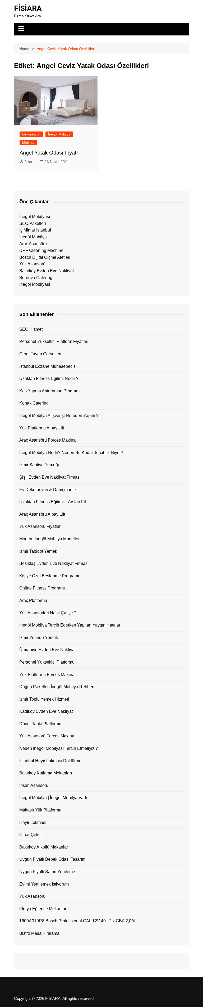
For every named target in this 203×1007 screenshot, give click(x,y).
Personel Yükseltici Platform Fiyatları (53, 341)
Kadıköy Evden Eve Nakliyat (46, 711)
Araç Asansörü (33, 244)
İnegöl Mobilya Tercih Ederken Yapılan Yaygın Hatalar (69, 625)
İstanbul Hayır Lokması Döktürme (50, 761)
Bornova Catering (35, 277)
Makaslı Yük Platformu (40, 810)
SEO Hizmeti (31, 329)
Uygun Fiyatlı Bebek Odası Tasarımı (52, 859)
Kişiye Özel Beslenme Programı (49, 576)
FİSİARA (28, 8)
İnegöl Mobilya (59, 134)
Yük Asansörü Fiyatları (40, 526)
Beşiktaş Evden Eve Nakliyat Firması (54, 563)
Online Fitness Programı (42, 588)
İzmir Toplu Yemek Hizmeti (44, 699)
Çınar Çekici (31, 834)
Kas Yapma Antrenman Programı (50, 391)
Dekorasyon (31, 134)
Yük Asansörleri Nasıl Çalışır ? (47, 613)
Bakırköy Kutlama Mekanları (45, 773)
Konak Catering (34, 403)
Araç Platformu (33, 600)
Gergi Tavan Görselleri (40, 354)
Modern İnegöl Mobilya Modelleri (50, 539)
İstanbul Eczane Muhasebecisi (48, 366)
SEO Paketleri (32, 223)
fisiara (30, 162)
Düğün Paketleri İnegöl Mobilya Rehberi (56, 686)
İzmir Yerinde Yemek (38, 637)
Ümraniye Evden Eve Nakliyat (47, 649)
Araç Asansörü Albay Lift (42, 514)
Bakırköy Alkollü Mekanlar (43, 847)
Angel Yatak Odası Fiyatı (49, 153)
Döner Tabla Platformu (40, 724)
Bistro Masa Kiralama (39, 933)
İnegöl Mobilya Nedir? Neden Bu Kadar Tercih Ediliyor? (71, 452)
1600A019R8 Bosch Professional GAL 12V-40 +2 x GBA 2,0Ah (78, 921)
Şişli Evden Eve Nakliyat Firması (50, 477)
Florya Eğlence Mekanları (43, 908)
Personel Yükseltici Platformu (47, 662)
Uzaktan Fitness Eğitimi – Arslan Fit (52, 502)
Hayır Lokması (32, 822)
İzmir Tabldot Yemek (38, 551)
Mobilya (28, 142)
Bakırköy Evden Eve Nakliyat (46, 271)
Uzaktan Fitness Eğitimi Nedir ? (49, 378)
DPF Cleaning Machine (41, 250)
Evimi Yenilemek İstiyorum (44, 884)
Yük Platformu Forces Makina (47, 674)
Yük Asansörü (32, 264)
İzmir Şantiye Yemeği (39, 464)
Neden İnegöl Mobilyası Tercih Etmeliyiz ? (58, 748)
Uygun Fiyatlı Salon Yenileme (47, 871)
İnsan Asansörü (33, 785)
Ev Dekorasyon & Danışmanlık (48, 489)
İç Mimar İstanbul (35, 230)
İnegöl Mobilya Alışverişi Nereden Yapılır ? (59, 415)
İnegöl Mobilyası (34, 216)
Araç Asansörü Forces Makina (47, 440)
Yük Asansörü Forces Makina (46, 736)
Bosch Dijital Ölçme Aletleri (44, 257)
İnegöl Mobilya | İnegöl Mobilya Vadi (53, 797)
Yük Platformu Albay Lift (41, 428)
